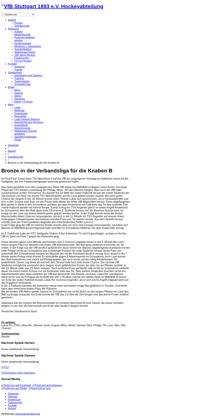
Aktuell (12, 20)
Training (19, 78)
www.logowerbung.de (27, 413)
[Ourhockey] (18, 372)
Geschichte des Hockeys (28, 122)
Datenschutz (15, 402)
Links (17, 107)
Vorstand (19, 66)
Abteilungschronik (24, 52)
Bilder (11, 87)
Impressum (14, 399)
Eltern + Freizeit (23, 101)
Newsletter (20, 116)
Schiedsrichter (22, 84)
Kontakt (12, 63)
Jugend (18, 93)
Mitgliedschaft (22, 34)
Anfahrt (18, 31)
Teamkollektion (23, 49)
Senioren (19, 98)
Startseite (13, 145)
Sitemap (12, 396)
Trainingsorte (21, 81)
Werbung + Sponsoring (27, 46)
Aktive (17, 96)
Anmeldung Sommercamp (22, 126)
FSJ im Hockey (23, 61)
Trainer (18, 69)
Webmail (19, 110)
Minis (17, 90)
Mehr (11, 104)
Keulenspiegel (22, 43)
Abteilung (13, 28)
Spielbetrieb (15, 72)
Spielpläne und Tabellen (28, 75)
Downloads (20, 113)
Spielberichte (22, 25)
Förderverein (21, 58)
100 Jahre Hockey (24, 55)
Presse (18, 23)
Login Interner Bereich (27, 119)
